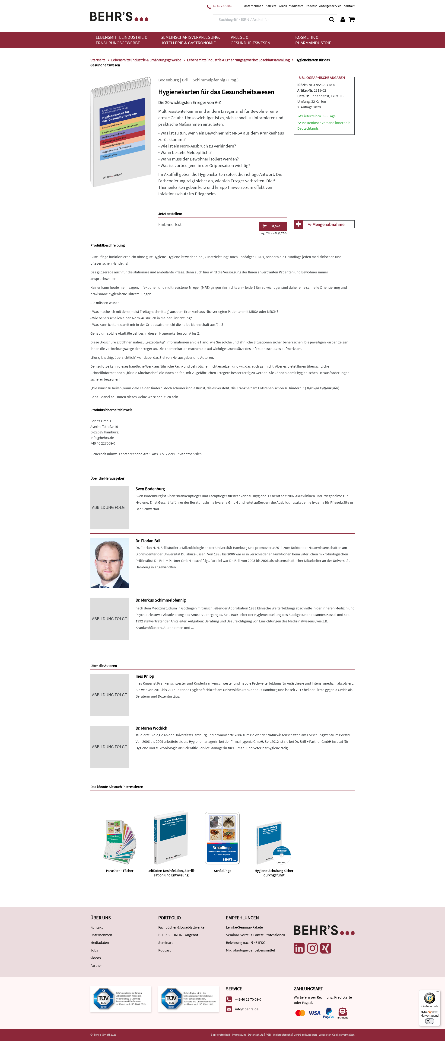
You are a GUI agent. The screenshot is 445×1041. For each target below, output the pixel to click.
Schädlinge (222, 870)
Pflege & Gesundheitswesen (250, 40)
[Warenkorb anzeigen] (352, 19)
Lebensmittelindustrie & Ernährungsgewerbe (121, 40)
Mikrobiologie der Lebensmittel (250, 950)
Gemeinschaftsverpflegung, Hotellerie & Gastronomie (190, 40)
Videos (95, 957)
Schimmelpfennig (209, 80)
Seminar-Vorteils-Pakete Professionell (255, 934)
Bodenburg (168, 80)
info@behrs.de (102, 437)
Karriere (271, 6)
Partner (96, 965)
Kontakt (349, 6)
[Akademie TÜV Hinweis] (188, 998)
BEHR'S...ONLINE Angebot (178, 934)
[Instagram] (312, 948)
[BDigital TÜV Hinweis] (120, 998)
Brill (186, 80)
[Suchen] (331, 19)
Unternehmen (253, 6)
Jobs (94, 950)
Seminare (165, 942)
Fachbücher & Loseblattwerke (181, 927)
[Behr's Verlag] (119, 16)
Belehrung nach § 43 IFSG (245, 942)
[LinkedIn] (299, 948)
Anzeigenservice (330, 6)
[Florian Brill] (109, 562)
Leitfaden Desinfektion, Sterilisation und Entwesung (171, 872)
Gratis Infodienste (291, 6)
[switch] (429, 1021)
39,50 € (275, 226)
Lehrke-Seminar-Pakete (244, 927)
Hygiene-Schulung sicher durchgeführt (274, 872)
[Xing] (325, 948)
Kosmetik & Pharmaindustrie (313, 40)
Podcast (311, 6)
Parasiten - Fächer (120, 870)
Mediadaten (99, 942)
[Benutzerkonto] (342, 19)
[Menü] (437, 993)
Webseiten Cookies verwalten (337, 1035)
